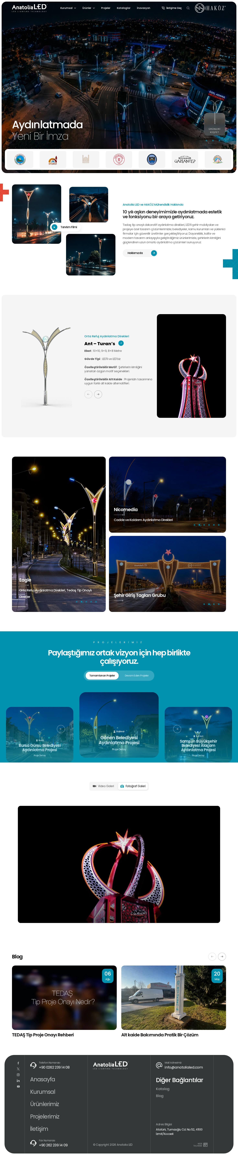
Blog (159, 1095)
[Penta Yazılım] (205, 1144)
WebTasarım (197, 1145)
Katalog (162, 1088)
